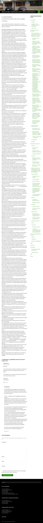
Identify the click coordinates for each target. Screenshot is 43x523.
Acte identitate (34, 139)
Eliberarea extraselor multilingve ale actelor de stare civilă (36, 158)
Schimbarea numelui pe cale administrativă (36, 218)
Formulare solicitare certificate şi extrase (36, 162)
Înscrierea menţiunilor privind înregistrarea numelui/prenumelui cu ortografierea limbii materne (36, 190)
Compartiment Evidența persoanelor (34, 31)
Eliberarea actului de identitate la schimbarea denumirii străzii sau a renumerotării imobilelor (36, 61)
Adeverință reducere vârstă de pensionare (36, 129)
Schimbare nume (34, 211)
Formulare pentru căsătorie (35, 148)
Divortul (32, 222)
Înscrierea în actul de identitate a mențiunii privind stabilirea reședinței (36, 122)
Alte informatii (32, 19)
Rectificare (33, 204)
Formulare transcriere (36, 226)
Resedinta (33, 141)
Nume (3, 456)
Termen (31, 256)
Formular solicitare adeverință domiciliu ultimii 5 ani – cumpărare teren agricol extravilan (36, 133)
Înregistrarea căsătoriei (36, 153)
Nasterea (33, 197)
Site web (3, 466)
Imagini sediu (33, 239)
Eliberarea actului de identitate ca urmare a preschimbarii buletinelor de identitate (36, 43)
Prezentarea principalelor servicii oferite (35, 250)
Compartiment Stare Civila (35, 143)
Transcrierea (33, 224)
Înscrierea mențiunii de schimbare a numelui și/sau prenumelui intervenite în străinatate (36, 185)
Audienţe (33, 237)
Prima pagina (32, 247)
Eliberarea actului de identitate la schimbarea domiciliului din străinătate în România (36, 70)
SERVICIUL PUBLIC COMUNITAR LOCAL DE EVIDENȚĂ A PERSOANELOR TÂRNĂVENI (19, 12)
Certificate (33, 155)
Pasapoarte (32, 245)
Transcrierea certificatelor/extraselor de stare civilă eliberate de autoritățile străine (36, 230)
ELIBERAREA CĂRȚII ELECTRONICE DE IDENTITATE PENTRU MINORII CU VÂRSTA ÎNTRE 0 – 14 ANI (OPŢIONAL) (36, 116)
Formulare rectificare (36, 206)
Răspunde (6, 382)
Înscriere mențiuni (34, 174)
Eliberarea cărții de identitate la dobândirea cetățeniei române (36, 95)
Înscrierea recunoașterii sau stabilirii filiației (36, 195)
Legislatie (33, 21)
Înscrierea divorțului (35, 181)
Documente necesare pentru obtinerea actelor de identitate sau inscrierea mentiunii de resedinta (36, 35)
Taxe (31, 254)
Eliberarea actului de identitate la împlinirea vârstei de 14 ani (36, 56)
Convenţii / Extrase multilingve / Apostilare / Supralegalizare (35, 25)
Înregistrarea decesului (35, 220)
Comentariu (4, 442)
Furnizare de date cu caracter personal (34, 126)
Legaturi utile (33, 28)
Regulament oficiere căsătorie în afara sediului (36, 151)
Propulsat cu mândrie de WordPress (9, 521)
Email (3, 461)
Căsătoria (33, 145)
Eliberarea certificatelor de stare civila (36, 165)
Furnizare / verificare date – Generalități (36, 137)
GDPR (31, 243)
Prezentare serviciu (34, 252)
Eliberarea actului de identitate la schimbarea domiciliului (36, 65)
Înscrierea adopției (35, 179)
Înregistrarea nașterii (36, 202)
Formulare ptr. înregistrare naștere (35, 200)
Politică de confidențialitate (36, 241)
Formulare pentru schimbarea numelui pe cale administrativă (36, 214)
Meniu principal (41, 12)
